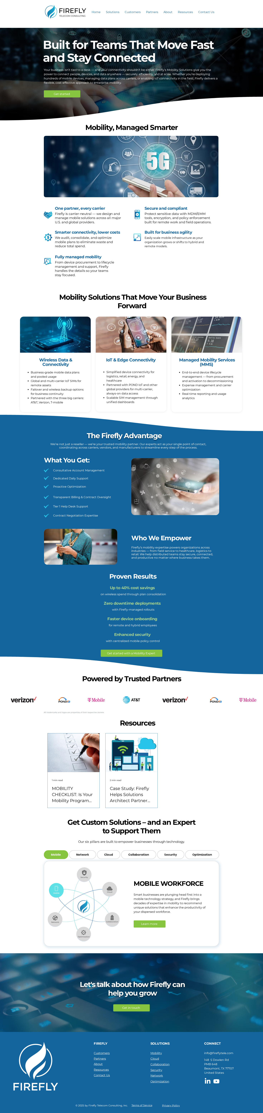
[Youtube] (216, 1081)
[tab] (56, 854)
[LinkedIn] (207, 1081)
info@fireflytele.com (218, 1053)
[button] (112, 12)
